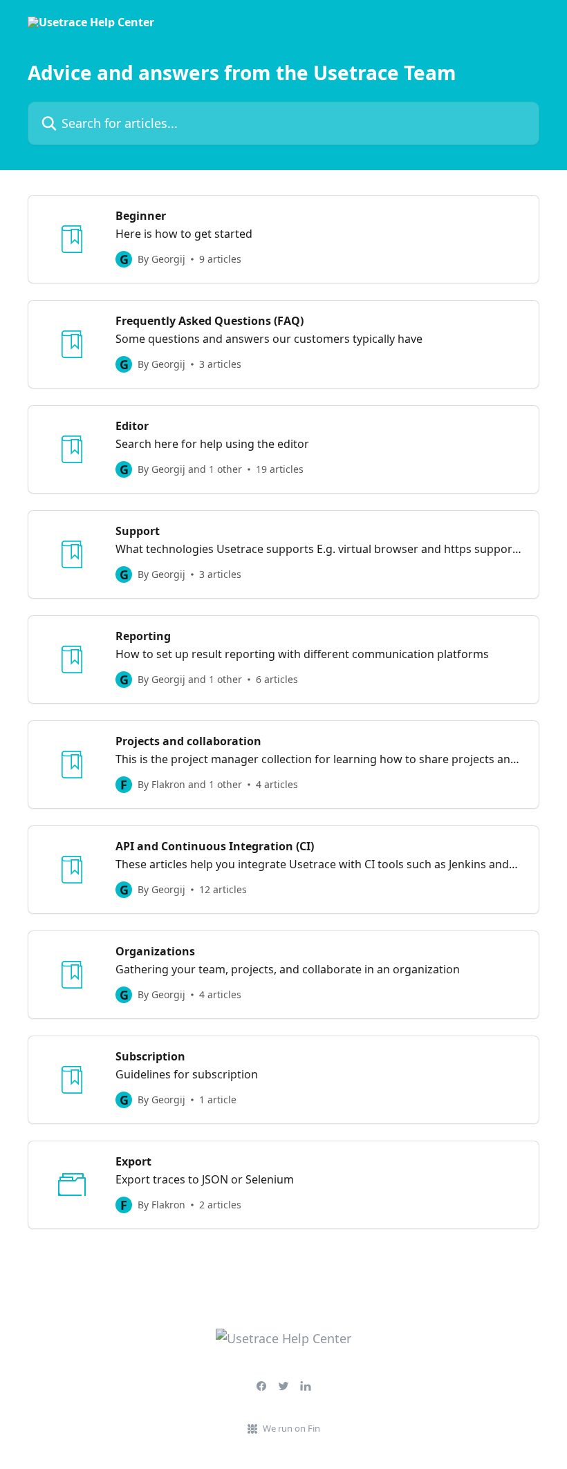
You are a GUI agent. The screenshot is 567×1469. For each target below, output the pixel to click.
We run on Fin (291, 1428)
